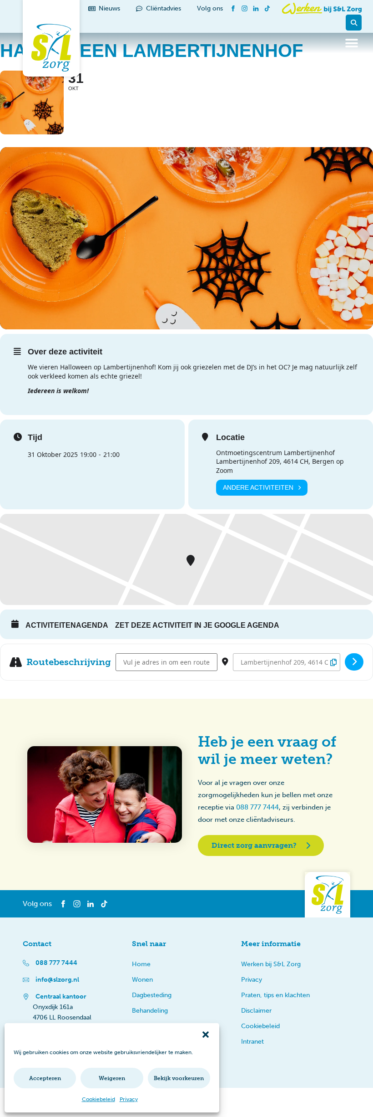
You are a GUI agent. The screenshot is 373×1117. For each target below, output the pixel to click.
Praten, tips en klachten (275, 995)
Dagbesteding (151, 995)
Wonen (142, 980)
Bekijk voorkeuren (179, 1078)
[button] (205, 1034)
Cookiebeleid (98, 1099)
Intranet (252, 1041)
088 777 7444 (257, 807)
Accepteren (45, 1078)
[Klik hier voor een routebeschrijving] (354, 662)
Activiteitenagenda (66, 625)
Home (141, 964)
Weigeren (112, 1078)
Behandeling (150, 1011)
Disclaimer (256, 1011)
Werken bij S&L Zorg (271, 964)
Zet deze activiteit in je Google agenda (197, 625)
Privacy (129, 1099)
